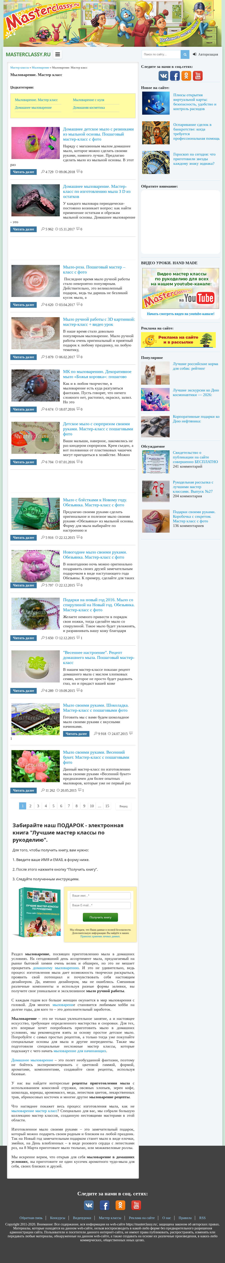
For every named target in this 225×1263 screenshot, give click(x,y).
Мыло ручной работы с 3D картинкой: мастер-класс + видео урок (99, 322)
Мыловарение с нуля (88, 100)
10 (92, 806)
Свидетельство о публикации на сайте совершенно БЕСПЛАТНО (195, 457)
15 (107, 806)
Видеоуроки (82, 1218)
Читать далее (23, 172)
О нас (166, 1218)
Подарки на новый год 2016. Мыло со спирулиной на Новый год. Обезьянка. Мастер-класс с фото (99, 604)
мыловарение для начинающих (80, 1051)
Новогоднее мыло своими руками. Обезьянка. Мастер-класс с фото (95, 554)
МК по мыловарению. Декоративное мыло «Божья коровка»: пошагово (97, 374)
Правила (185, 1218)
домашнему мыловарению (56, 968)
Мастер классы (110, 1218)
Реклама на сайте (142, 1218)
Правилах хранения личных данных (100, 936)
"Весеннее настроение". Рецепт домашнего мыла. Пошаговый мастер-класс (98, 657)
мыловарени (63, 1004)
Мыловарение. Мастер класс (36, 100)
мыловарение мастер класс (34, 1111)
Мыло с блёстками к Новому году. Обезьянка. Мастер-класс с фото (95, 502)
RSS (202, 1218)
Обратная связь (31, 1218)
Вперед (123, 806)
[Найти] (185, 54)
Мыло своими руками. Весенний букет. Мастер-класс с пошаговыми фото (96, 757)
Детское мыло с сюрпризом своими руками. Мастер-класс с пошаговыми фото (98, 428)
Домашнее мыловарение (33, 107)
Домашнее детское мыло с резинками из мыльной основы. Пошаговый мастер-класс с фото (98, 134)
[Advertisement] (90, 247)
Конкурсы (57, 1218)
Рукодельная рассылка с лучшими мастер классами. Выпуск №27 (193, 487)
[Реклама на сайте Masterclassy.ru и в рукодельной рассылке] (178, 346)
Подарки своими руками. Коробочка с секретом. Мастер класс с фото (194, 516)
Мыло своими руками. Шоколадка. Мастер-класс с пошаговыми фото (96, 708)
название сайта (28, 54)
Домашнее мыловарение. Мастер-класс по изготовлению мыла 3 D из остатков (97, 191)
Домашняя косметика (89, 107)
